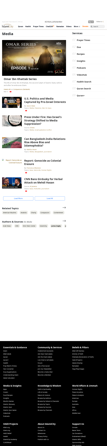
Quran (5, 357)
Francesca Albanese (34, 168)
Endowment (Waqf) (79, 436)
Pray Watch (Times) (10, 366)
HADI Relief (7, 433)
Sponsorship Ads (78, 442)
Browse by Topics (44, 404)
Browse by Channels (45, 410)
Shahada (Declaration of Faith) (83, 357)
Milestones (41, 433)
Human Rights (46, 170)
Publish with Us (43, 439)
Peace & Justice (77, 392)
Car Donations (77, 433)
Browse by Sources (44, 407)
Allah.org (6, 427)
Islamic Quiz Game (9, 410)
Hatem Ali (7, 89)
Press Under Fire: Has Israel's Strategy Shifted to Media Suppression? (43, 120)
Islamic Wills (76, 439)
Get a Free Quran (44, 366)
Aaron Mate (31, 106)
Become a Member (44, 375)
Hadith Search (84, 81)
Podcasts (81, 67)
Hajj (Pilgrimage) (78, 369)
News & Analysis (78, 395)
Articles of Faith (77, 354)
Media (32, 108)
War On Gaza (46, 108)
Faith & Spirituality (44, 389)
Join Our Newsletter (45, 369)
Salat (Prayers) (77, 360)
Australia (75, 404)
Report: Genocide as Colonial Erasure (42, 162)
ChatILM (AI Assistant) (45, 351)
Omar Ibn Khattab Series (20, 79)
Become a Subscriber (45, 372)
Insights (81, 61)
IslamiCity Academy (10, 439)
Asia (73, 407)
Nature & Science (44, 395)
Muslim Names (8, 401)
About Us (41, 427)
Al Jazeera (33, 186)
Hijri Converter (8, 369)
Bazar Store (76, 430)
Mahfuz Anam (32, 149)
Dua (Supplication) (9, 372)
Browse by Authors (44, 398)
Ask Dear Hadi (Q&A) (45, 354)
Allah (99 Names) (78, 351)
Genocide (37, 170)
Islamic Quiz (7, 407)
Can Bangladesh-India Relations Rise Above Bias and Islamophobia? (44, 142)
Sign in (91, 22)
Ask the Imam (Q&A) (45, 357)
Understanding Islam (10, 375)
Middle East (76, 413)
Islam (5, 351)
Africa (74, 410)
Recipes (81, 54)
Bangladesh (39, 152)
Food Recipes (8, 395)
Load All (50, 198)
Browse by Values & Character (48, 401)
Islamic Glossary (9, 404)
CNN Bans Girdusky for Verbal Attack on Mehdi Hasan (43, 180)
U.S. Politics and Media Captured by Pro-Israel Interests (45, 100)
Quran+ (81, 95)
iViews (32, 128)
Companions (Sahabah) (21, 89)
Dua (79, 47)
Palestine (38, 108)
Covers (5, 392)
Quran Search (84, 88)
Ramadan (75, 366)
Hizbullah (37, 189)
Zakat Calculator (9, 378)
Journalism (48, 152)
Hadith (5, 363)
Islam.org (6, 430)
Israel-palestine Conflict (43, 130)
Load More (18, 198)
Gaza (31, 170)
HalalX (5, 436)
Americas (75, 398)
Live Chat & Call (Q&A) (45, 360)
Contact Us (41, 430)
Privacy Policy (42, 436)
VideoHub (82, 74)
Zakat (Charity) (77, 363)
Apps (5, 389)
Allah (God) (7, 354)
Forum (40, 363)
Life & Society (42, 392)
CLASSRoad (7, 442)
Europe (74, 401)
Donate (74, 427)
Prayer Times (83, 40)
